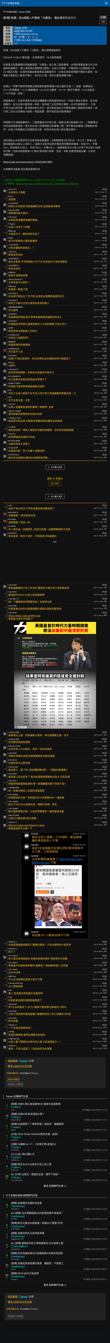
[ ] (16, 1107)
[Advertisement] (55, 562)
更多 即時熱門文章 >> (55, 1285)
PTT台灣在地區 (10, 12)
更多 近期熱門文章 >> (55, 1186)
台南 (20, 1060)
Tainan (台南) (25, 12)
